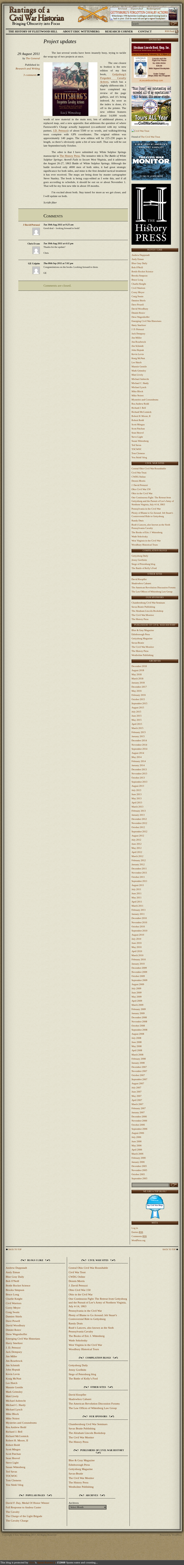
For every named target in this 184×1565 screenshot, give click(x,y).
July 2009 (136, 988)
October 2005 (138, 1174)
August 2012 (138, 835)
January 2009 (138, 1013)
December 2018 (139, 666)
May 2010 (137, 947)
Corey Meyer (138, 292)
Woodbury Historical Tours (145, 544)
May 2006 (137, 1145)
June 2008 (137, 1042)
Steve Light (137, 436)
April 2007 (137, 1100)
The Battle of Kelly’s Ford (144, 568)
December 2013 (139, 769)
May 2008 (137, 1046)
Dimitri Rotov (138, 312)
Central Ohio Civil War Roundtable (149, 468)
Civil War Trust (139, 472)
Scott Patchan (138, 428)
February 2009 (139, 1009)
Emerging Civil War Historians (146, 321)
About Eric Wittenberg (81, 31)
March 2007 (137, 1104)
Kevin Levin (138, 354)
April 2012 (137, 852)
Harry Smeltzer (139, 325)
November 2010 (139, 922)
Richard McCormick (141, 412)
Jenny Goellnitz (139, 560)
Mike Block (137, 391)
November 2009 (139, 972)
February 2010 (139, 959)
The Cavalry (13, 1511)
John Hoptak (138, 350)
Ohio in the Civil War (142, 493)
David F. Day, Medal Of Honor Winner (27, 1502)
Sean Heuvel (138, 432)
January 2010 (138, 963)
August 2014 (138, 753)
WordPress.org (138, 1240)
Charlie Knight (139, 284)
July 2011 (136, 889)
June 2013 (137, 794)
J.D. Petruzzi (60, 130)
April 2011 (137, 901)
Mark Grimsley (139, 370)
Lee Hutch (137, 362)
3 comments (30, 75)
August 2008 (138, 1034)
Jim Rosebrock (139, 341)
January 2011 (138, 914)
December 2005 (139, 1166)
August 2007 (138, 1083)
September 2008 (139, 1029)
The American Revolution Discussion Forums (154, 587)
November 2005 (139, 1170)
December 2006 (139, 1116)
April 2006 (137, 1149)
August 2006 (138, 1133)
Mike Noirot (138, 395)
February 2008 (139, 1058)
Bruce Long (137, 279)
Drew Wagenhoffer (141, 317)
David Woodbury (140, 308)
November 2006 (139, 1120)
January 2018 (138, 682)
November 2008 (139, 1021)
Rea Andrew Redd (140, 403)
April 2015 (137, 724)
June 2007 (137, 1091)
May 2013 (137, 798)
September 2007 (139, 1079)
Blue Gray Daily (139, 263)
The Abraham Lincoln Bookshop (147, 611)
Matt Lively (137, 374)
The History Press (70, 155)
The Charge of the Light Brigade (24, 1516)
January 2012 (138, 864)
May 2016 (137, 691)
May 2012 (137, 848)
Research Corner (119, 31)
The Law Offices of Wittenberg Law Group (152, 591)
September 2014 (139, 749)
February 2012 (139, 860)
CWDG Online (139, 476)
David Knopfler (139, 579)
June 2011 (137, 893)
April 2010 (137, 951)
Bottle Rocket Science (142, 271)
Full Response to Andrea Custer (23, 1507)
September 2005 (139, 1178)
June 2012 (137, 844)
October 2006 (138, 1124)
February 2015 (139, 732)
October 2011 (138, 877)
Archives (74, 1502)
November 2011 (139, 872)
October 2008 (138, 1025)
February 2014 (139, 761)
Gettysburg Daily (140, 555)
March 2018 (137, 678)
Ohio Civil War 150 (141, 489)
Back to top (14, 1249)
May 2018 (137, 674)
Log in (135, 1228)
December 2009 (139, 968)
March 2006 (137, 1153)
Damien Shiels (139, 300)
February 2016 (139, 695)
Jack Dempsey (138, 333)
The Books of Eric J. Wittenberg (147, 532)
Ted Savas (136, 445)
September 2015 (139, 703)
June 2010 (137, 943)
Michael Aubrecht (140, 379)
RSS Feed (169, 31)
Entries (137, 1232)
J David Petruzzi (31, 225)
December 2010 (139, 918)
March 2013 (137, 806)
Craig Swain (137, 296)
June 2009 (137, 992)
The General (33, 58)
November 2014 (139, 744)
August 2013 (138, 786)
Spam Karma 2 (46, 1562)
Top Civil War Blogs (155, 1205)
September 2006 (139, 1129)
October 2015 (138, 699)
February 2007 (139, 1108)
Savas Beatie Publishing (143, 606)
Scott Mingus (138, 424)
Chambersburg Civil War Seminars (148, 602)
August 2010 (138, 934)
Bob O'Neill (137, 267)
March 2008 (137, 1054)
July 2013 (136, 790)
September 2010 (139, 930)
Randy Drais (138, 520)
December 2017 (139, 686)
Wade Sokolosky (140, 536)
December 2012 (139, 819)
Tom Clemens (138, 453)
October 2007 (138, 1075)
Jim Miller (137, 337)
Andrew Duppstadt (141, 255)
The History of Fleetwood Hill (33, 31)
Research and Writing (28, 68)
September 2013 (139, 781)
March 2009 (137, 1005)
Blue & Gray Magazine (143, 630)
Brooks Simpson (140, 275)
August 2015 (138, 707)
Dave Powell (138, 304)
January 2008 (138, 1063)
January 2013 (138, 815)
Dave (32, 1562)
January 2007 (138, 1112)
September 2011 (139, 881)
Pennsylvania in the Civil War (146, 508)
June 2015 (137, 715)
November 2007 (139, 1071)
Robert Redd (138, 420)
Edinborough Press (141, 634)
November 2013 (139, 773)
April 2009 (137, 1000)
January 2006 (138, 1162)
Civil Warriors (138, 288)
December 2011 (139, 868)
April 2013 (137, 802)
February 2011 (139, 910)
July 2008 (136, 1038)
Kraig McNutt (138, 358)
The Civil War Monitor (143, 615)
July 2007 (136, 1087)
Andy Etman (138, 259)
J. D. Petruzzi (138, 329)
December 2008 (139, 1017)
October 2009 (138, 976)
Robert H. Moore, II (141, 416)
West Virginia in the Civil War (146, 540)
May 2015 (137, 720)
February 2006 (139, 1158)
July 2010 (136, 939)
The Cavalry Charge (17, 1520)
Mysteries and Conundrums (145, 399)
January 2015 (138, 736)
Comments (139, 1236)
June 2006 (137, 1141)
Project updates (59, 41)
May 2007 (137, 1096)
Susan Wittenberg (140, 441)
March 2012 (137, 856)
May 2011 (137, 897)
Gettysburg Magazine (142, 638)
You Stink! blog (139, 457)
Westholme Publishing (142, 655)
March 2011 (137, 905)
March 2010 (137, 955)
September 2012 (139, 831)
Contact (145, 31)
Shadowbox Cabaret (141, 583)
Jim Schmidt (138, 346)
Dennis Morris (138, 481)
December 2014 (139, 740)
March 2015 (137, 728)
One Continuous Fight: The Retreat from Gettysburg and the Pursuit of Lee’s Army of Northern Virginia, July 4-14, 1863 (153, 501)
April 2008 (137, 1050)
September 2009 (139, 980)
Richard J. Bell (139, 408)
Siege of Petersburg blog (143, 564)
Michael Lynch (139, 387)
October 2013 (138, 777)
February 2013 (139, 810)
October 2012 (138, 827)
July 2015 (136, 711)
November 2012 (139, 823)
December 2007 (139, 1067)
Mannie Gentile (139, 366)
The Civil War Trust (150, 136)
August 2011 (138, 885)
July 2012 (136, 839)
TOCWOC (137, 449)
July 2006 (136, 1137)
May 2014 (137, 757)
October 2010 (138, 926)
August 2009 (138, 984)
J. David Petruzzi (140, 485)
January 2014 (138, 765)
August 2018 (138, 670)
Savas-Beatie (138, 642)
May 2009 (137, 996)
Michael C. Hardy (140, 383)
